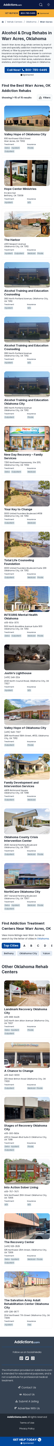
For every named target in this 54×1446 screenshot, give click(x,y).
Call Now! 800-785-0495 (27, 70)
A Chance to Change (18, 1071)
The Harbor (12, 240)
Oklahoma (31, 21)
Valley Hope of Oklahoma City (25, 134)
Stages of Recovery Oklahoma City (25, 1127)
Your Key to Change (18, 509)
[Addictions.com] (3, 21)
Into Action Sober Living (21, 1187)
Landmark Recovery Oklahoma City (25, 1011)
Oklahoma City (28, 953)
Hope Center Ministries (20, 189)
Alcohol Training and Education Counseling (26, 292)
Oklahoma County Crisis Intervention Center (21, 838)
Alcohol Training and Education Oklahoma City (26, 401)
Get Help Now (11, 13)
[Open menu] (49, 4)
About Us (29, 1394)
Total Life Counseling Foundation (19, 562)
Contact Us (28, 1387)
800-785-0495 (28, 13)
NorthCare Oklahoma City (22, 891)
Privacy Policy (27, 1428)
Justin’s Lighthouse (18, 673)
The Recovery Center (19, 1242)
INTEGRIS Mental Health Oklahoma (21, 616)
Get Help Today (25, 1440)
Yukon (46, 953)
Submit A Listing (29, 1401)
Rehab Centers (14, 21)
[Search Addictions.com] (40, 4)
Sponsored (44, 13)
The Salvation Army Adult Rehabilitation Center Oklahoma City (26, 1304)
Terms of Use (27, 1422)
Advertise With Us (29, 1408)
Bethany (9, 953)
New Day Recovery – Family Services (23, 456)
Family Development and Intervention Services (21, 784)
